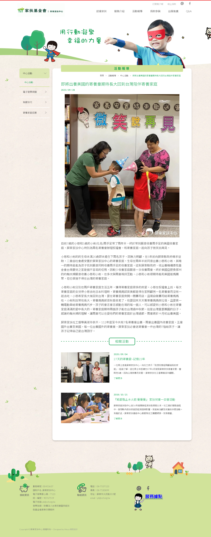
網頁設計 (74, 529)
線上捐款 (172, 4)
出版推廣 (173, 11)
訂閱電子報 (157, 4)
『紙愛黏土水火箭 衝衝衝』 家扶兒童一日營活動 (144, 399)
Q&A (189, 11)
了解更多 (118, 378)
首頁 (102, 75)
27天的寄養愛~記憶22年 (129, 359)
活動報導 (137, 11)
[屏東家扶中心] (41, 10)
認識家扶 (101, 11)
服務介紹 (119, 11)
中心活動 (28, 82)
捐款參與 (155, 11)
